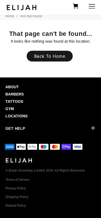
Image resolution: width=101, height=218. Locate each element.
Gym (9, 109)
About (12, 87)
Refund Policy (15, 205)
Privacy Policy (15, 188)
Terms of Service (17, 180)
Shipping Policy (16, 197)
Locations (16, 116)
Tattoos (14, 101)
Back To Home (49, 56)
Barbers (14, 94)
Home (9, 16)
